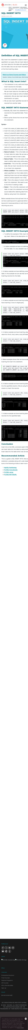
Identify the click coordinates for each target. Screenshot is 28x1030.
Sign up (3, 988)
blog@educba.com (20, 10)
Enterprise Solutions (7, 975)
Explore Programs (7, 980)
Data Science (16, 7)
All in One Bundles (7, 985)
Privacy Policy (20, 1027)
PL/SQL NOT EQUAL (10, 474)
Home (10, 7)
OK (26, 1018)
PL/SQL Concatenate (10, 470)
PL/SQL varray (8, 472)
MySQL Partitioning (10, 467)
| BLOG (14, 5)
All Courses (4, 983)
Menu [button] (24, 5)
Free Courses (5, 978)
